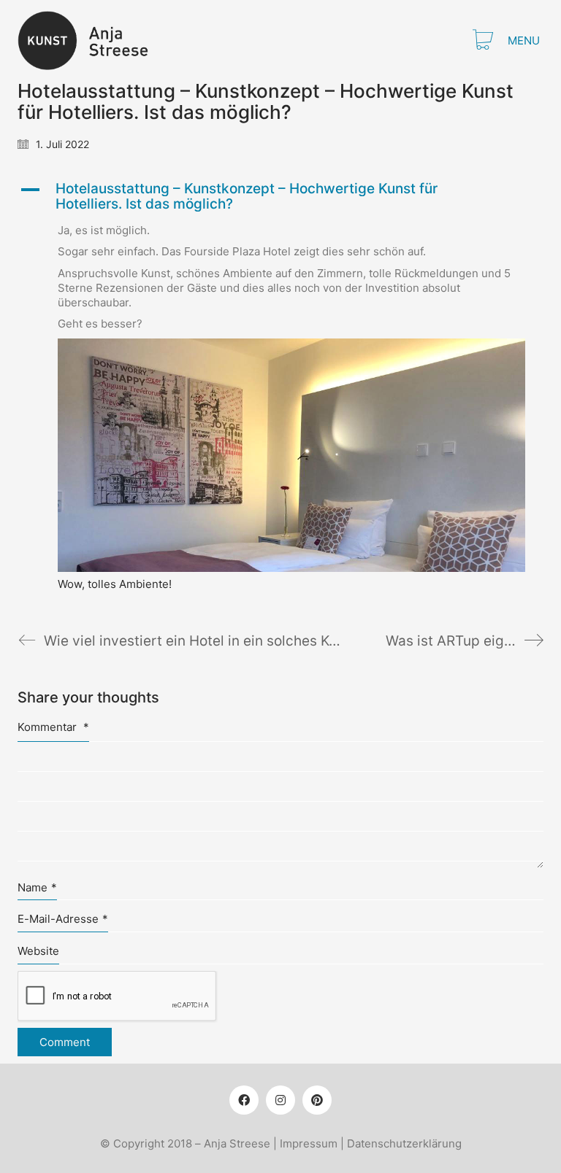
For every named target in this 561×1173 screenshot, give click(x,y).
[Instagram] (280, 1100)
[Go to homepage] (92, 40)
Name (37, 887)
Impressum (308, 1143)
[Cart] (483, 41)
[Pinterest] (317, 1100)
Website (38, 951)
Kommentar (53, 727)
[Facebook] (244, 1100)
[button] (525, 41)
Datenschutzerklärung (404, 1143)
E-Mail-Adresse (63, 919)
